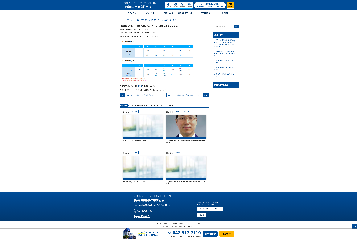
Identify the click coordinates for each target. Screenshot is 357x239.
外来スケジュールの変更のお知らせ (135, 140)
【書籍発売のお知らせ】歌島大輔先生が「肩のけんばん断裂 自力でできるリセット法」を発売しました (224, 43)
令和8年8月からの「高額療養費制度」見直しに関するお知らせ (224, 53)
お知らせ (168, 6)
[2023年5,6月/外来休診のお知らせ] (143, 168)
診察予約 (230, 6)
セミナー (186, 111)
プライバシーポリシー (162, 223)
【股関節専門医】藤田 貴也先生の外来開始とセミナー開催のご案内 (185, 141)
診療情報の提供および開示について (181, 223)
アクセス (182, 6)
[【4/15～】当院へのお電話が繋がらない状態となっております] (186, 168)
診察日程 (175, 6)
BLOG (202, 215)
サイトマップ (196, 223)
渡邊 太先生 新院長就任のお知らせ (224, 75)
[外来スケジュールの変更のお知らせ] (143, 127)
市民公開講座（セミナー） (187, 13)
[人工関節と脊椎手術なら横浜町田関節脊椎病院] (140, 5)
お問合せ (189, 6)
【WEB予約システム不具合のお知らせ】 (224, 68)
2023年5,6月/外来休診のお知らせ (134, 182)
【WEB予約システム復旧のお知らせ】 (224, 61)
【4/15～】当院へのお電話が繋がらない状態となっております (185, 183)
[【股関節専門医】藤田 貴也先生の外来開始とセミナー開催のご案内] (186, 127)
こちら (140, 86)
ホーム (122, 20)
